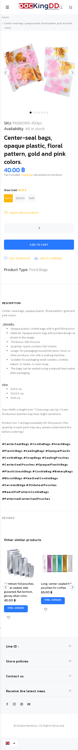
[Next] (72, 587)
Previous (6, 72)
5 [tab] (42, 113)
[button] (10, 743)
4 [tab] (39, 113)
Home (5, 17)
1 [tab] (31, 113)
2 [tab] (33, 113)
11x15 (31, 198)
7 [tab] (47, 113)
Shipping (26, 175)
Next (72, 72)
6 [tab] (45, 113)
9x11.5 (8, 198)
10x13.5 (20, 198)
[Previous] (6, 587)
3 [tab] (36, 113)
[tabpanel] (39, 70)
